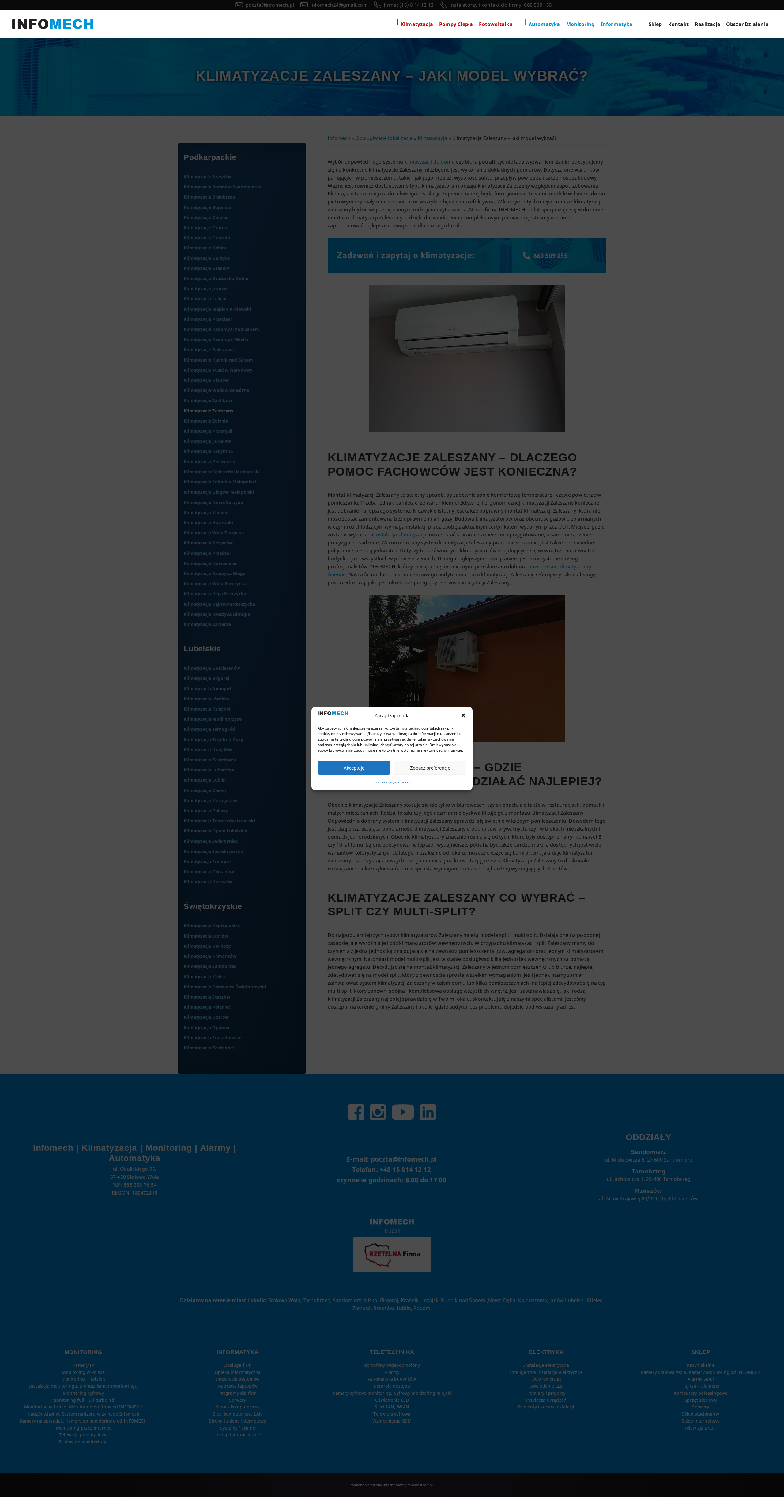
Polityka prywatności (392, 782)
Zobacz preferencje (430, 768)
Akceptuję (354, 768)
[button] (463, 715)
